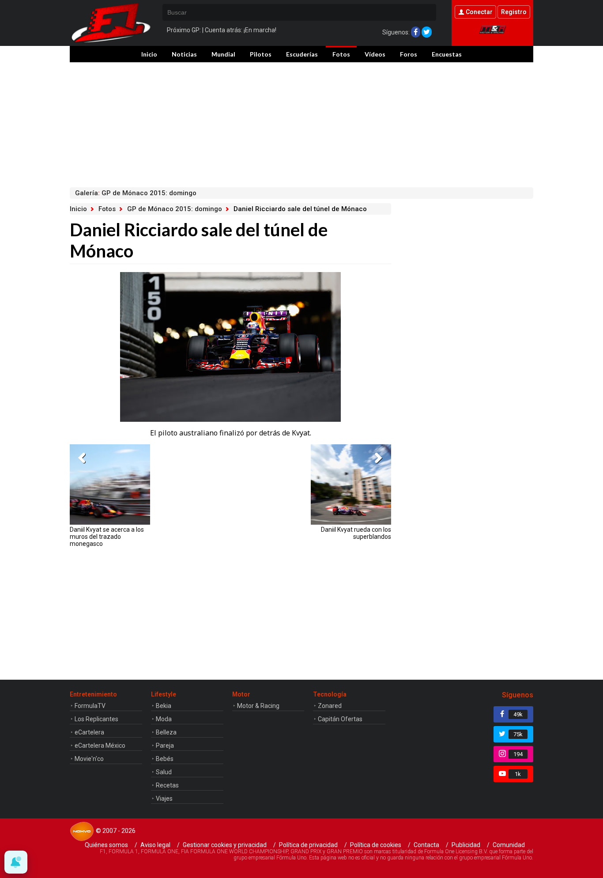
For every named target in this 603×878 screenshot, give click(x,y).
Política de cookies (375, 844)
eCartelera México (100, 745)
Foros (408, 54)
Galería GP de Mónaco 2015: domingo (135, 193)
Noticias (184, 54)
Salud (164, 772)
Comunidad (509, 844)
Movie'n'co (89, 758)
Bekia (163, 705)
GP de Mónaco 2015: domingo (174, 209)
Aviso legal (155, 844)
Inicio (149, 54)
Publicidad (466, 844)
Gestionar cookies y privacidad (225, 844)
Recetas (167, 785)
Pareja (165, 745)
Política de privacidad (308, 844)
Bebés (164, 758)
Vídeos (375, 54)
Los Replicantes (96, 719)
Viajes (164, 798)
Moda (164, 719)
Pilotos (260, 54)
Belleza (166, 732)
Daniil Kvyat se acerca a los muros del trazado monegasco (107, 536)
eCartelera (89, 732)
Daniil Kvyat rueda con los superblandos (356, 533)
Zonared (330, 705)
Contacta (426, 844)
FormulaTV (90, 705)
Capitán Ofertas (340, 719)
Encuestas (447, 54)
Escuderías (302, 54)
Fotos (341, 54)
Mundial (223, 54)
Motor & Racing (258, 705)
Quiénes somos (106, 844)
